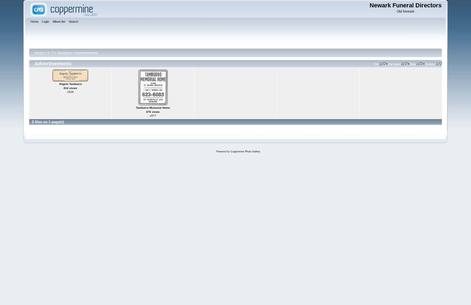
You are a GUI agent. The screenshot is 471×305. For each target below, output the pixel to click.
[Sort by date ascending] (418, 64)
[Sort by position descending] (440, 64)
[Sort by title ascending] (381, 64)
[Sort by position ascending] (437, 64)
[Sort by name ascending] (402, 64)
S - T (50, 53)
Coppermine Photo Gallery (245, 151)
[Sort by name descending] (406, 64)
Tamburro (65, 53)
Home (39, 53)
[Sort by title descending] (384, 64)
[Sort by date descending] (421, 64)
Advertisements (86, 53)
